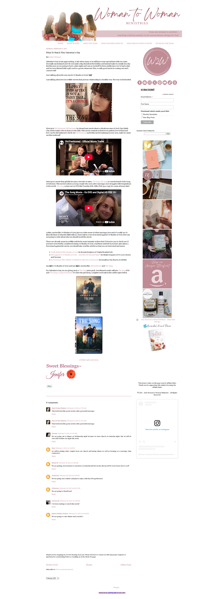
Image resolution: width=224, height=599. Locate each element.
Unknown (55, 475)
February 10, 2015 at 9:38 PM (70, 501)
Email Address (147, 97)
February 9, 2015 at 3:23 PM (65, 448)
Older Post (126, 565)
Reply (54, 414)
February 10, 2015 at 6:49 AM (69, 475)
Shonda (54, 433)
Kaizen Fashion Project (60, 513)
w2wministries (167, 454)
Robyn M (55, 463)
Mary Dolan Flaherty (59, 408)
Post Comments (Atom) (64, 569)
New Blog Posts (149, 117)
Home (89, 565)
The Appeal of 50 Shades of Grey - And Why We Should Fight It (76, 255)
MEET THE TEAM (90, 43)
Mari (53, 448)
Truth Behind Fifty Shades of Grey (64, 252)
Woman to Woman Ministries (149, 454)
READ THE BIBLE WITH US (112, 43)
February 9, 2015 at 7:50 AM (76, 408)
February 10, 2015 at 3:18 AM (68, 463)
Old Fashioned (71, 128)
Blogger (116, 587)
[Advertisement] (157, 367)
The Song (96, 182)
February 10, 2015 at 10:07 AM (70, 488)
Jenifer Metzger (54, 57)
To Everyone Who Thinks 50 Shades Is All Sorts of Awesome (75, 260)
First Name (145, 104)
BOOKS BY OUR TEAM (165, 43)
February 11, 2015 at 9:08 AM (79, 513)
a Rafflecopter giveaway (88, 360)
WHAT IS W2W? (73, 43)
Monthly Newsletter (150, 114)
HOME (60, 43)
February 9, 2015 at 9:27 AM (67, 433)
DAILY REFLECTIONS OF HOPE (139, 43)
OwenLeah (55, 501)
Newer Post (52, 565)
